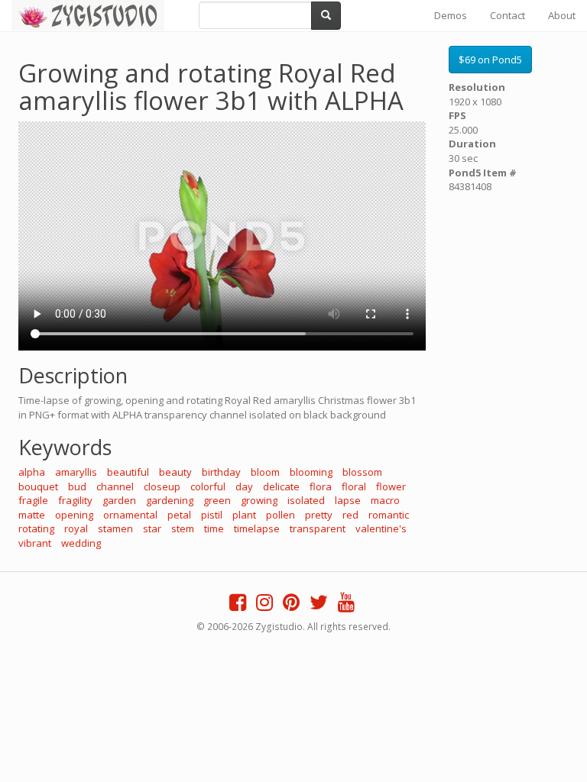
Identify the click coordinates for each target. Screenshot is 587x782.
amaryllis (76, 472)
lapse (348, 500)
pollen (280, 515)
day (244, 486)
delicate (281, 486)
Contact (507, 15)
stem (182, 528)
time (214, 528)
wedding (81, 543)
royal (76, 528)
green (217, 500)
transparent (317, 528)
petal (179, 515)
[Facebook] (237, 605)
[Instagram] (264, 605)
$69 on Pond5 (490, 59)
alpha (31, 472)
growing (259, 500)
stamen (115, 528)
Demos (450, 15)
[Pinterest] (291, 605)
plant (244, 515)
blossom (362, 472)
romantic (388, 515)
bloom (265, 472)
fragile (33, 500)
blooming (311, 472)
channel (115, 486)
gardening (169, 500)
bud (77, 486)
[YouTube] (346, 605)
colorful (207, 486)
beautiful (128, 472)
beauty (175, 472)
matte (31, 515)
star (152, 528)
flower (391, 486)
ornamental (130, 515)
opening (74, 515)
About (562, 15)
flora (321, 486)
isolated (306, 500)
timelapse (257, 528)
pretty (318, 515)
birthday (221, 472)
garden (119, 500)
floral (354, 486)
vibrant (34, 543)
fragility (75, 500)
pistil (211, 515)
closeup (162, 486)
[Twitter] (319, 605)
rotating (36, 528)
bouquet (38, 486)
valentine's (381, 528)
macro (385, 500)
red (350, 515)
